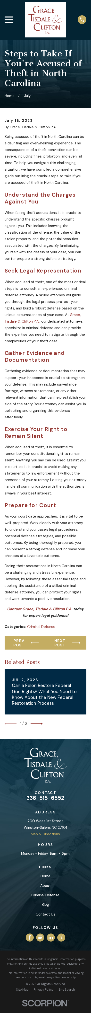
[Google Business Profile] (40, 937)
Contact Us (45, 914)
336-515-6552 (45, 798)
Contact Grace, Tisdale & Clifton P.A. (39, 609)
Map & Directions (45, 834)
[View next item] (37, 724)
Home (45, 876)
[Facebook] (30, 937)
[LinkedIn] (51, 937)
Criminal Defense (41, 626)
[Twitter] (61, 937)
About (45, 885)
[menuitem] (22, 990)
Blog (45, 904)
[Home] (45, 19)
